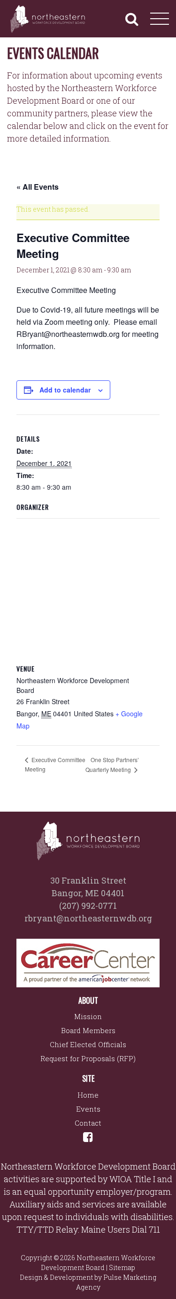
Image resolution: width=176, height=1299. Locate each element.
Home (88, 1094)
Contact (88, 1123)
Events (88, 1108)
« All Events (37, 186)
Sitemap (122, 1267)
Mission (88, 1016)
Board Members (88, 1030)
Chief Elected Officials (88, 1044)
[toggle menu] (159, 18)
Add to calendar (65, 389)
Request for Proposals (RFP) (88, 1058)
